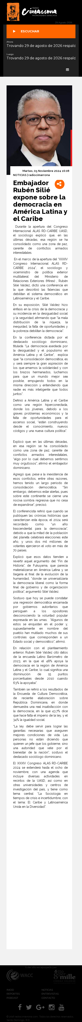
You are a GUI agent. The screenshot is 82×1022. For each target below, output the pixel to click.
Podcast (12, 997)
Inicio (10, 989)
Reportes (13, 993)
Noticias (47, 989)
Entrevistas (50, 993)
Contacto (48, 997)
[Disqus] (44, 880)
